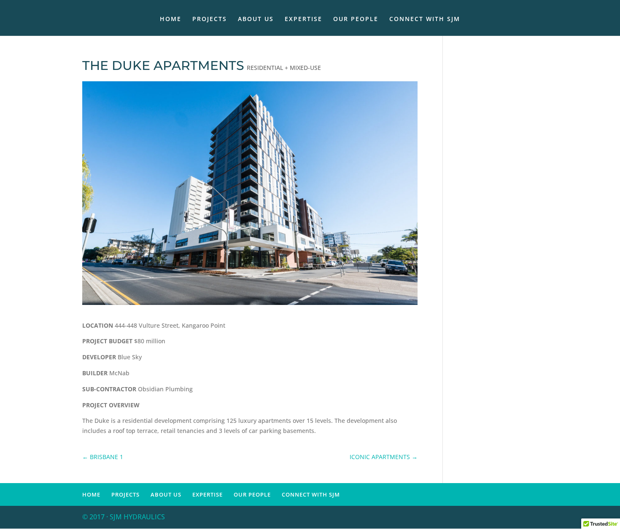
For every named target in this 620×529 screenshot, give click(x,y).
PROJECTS (209, 19)
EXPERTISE (303, 19)
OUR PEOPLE (355, 19)
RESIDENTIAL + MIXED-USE (284, 68)
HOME (170, 19)
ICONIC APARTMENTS (384, 457)
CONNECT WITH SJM (424, 19)
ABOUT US (256, 19)
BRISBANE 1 (102, 457)
